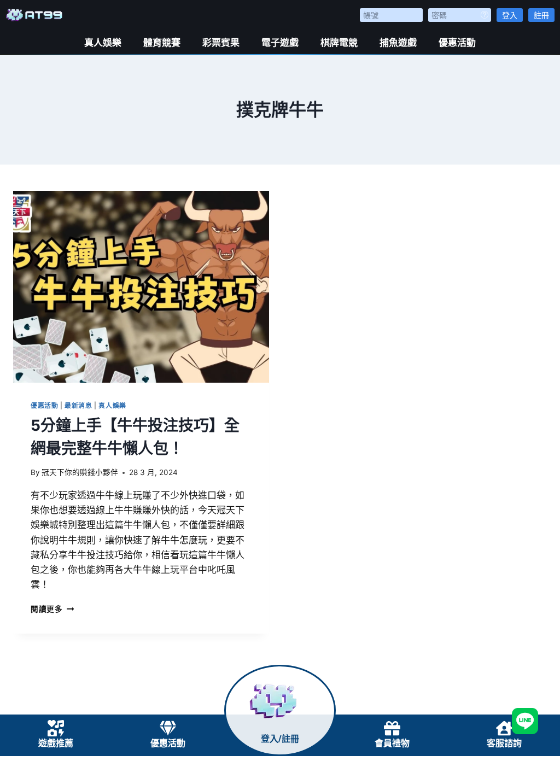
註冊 (541, 15)
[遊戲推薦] (56, 728)
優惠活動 (457, 42)
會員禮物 (392, 743)
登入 (509, 15)
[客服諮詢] (504, 728)
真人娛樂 (102, 42)
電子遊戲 (280, 42)
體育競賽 (161, 42)
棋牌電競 (339, 42)
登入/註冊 (280, 739)
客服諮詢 (504, 743)
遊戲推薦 (55, 743)
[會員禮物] (392, 728)
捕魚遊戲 (398, 42)
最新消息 (78, 405)
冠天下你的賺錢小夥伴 (80, 472)
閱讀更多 (52, 609)
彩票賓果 (221, 42)
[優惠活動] (168, 728)
